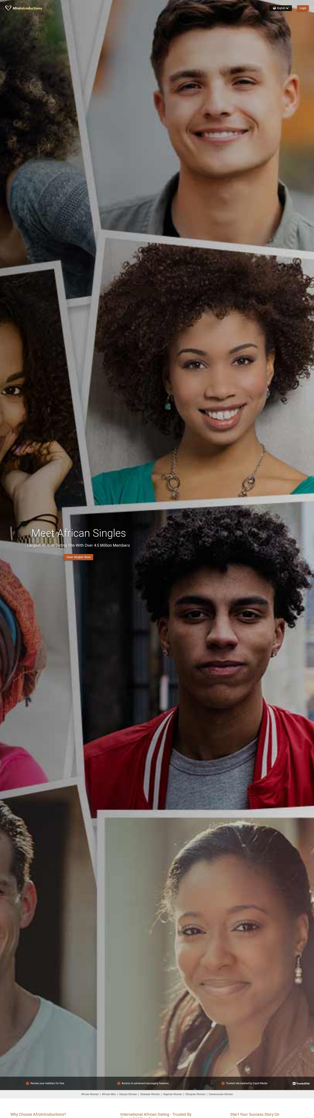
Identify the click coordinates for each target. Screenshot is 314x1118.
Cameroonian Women (221, 1094)
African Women (90, 1094)
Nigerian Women (172, 1094)
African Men (109, 1094)
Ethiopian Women (195, 1094)
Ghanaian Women (150, 1094)
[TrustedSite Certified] (301, 1083)
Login (303, 8)
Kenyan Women (128, 1094)
